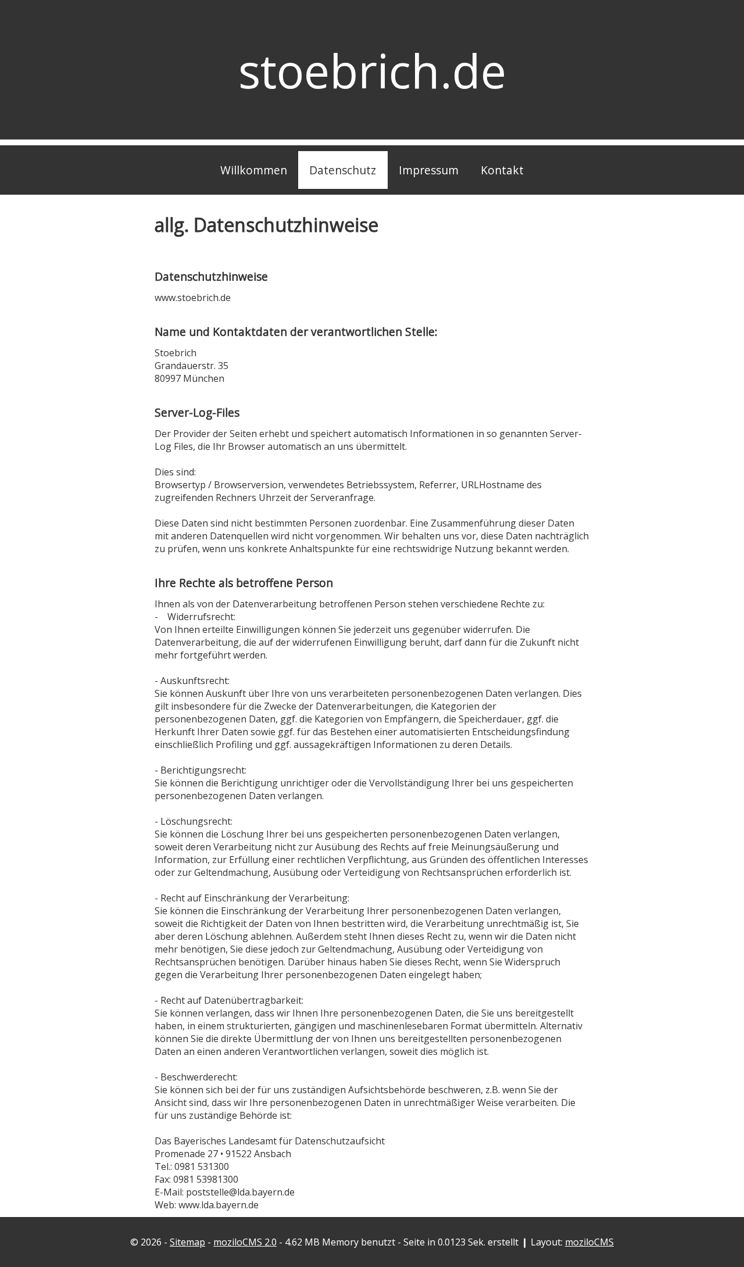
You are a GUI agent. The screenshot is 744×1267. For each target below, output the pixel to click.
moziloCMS (589, 1242)
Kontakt (502, 170)
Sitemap (187, 1242)
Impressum (429, 170)
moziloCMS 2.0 (245, 1242)
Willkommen (253, 170)
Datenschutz (342, 170)
